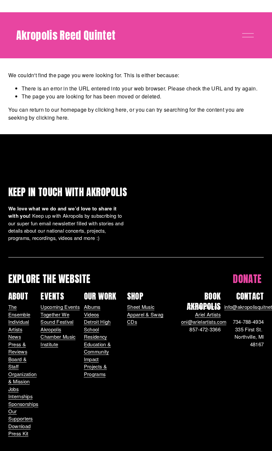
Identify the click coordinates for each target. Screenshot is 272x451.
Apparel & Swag (145, 314)
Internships (20, 396)
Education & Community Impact (97, 352)
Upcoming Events (60, 306)
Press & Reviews (17, 348)
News (14, 336)
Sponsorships (23, 403)
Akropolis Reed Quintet (65, 35)
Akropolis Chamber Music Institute (57, 337)
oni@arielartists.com (203, 321)
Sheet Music (141, 306)
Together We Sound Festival (56, 318)
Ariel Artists (208, 314)
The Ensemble (19, 310)
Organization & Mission (22, 377)
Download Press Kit (19, 430)
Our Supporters (20, 415)
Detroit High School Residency (97, 329)
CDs (132, 321)
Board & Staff (17, 363)
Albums (92, 306)
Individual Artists (18, 325)
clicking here (110, 109)
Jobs (13, 388)
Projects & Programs (95, 370)
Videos (91, 314)
